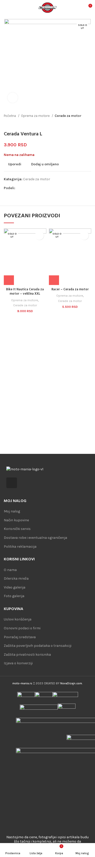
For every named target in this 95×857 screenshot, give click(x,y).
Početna (10, 116)
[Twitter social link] (25, 188)
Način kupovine (16, 520)
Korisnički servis (17, 529)
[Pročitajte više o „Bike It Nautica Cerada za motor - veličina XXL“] (9, 280)
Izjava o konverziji (18, 663)
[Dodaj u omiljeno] (39, 235)
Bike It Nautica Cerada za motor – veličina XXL (25, 292)
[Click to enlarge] (13, 98)
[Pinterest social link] (31, 188)
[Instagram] (11, 482)
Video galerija (14, 587)
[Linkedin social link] (37, 188)
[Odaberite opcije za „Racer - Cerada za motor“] (54, 280)
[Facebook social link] (19, 188)
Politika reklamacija (20, 546)
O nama (10, 570)
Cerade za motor (68, 116)
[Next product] (88, 123)
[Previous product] (78, 123)
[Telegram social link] (43, 188)
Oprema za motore (35, 116)
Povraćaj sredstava (20, 637)
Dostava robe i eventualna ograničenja (35, 537)
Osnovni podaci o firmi (22, 628)
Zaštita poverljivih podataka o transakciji (37, 646)
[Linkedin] (23, 482)
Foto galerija (14, 596)
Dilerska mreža (16, 578)
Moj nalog (12, 511)
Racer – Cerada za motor (70, 289)
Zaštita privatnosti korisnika (27, 654)
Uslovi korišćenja (17, 619)
